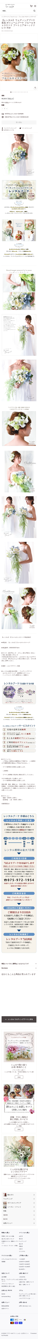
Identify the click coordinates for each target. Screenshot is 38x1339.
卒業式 (21, 1246)
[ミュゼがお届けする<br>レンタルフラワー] (19, 1151)
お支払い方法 (22, 1279)
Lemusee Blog (6, 1296)
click (19, 1077)
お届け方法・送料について (26, 1282)
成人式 (21, 1244)
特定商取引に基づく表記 (8, 1286)
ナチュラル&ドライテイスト (9, 1259)
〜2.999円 (22, 1259)
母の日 (21, 1239)
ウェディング (22, 1241)
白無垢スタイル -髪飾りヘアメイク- (10, 1242)
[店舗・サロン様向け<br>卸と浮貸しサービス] (19, 1099)
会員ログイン (5, 1308)
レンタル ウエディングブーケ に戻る (20, 1019)
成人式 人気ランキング (8, 1239)
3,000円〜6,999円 (24, 1261)
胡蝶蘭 (3, 1261)
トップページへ (6, 16)
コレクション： (15, 16)
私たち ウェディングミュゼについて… (10, 1280)
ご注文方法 (22, 1277)
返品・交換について (24, 1284)
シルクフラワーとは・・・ (26, 1298)
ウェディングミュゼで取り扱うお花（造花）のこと (27, 1295)
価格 (3, 95)
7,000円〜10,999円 (24, 1264)
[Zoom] (35, 87)
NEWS (3, 1294)
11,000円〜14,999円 (24, 1267)
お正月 (21, 1236)
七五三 (21, 1249)
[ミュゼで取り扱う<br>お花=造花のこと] (19, 1047)
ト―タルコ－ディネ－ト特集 (10, 1245)
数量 (3, 105)
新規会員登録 (5, 1306)
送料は (7, 102)
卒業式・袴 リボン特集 (8, 1236)
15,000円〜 (22, 1269)
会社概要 (4, 1277)
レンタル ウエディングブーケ (27, 16)
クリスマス (22, 1251)
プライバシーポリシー (8, 1284)
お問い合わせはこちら (25, 1306)
